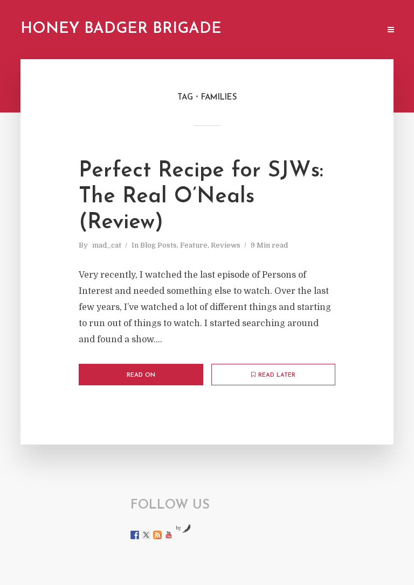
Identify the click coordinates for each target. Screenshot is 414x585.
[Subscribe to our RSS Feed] (157, 535)
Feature (194, 245)
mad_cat (106, 245)
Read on (141, 375)
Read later (276, 375)
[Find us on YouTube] (168, 535)
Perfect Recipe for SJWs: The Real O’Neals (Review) (201, 197)
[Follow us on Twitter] (146, 535)
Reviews (225, 245)
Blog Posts (158, 245)
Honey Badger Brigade (121, 29)
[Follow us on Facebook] (134, 535)
